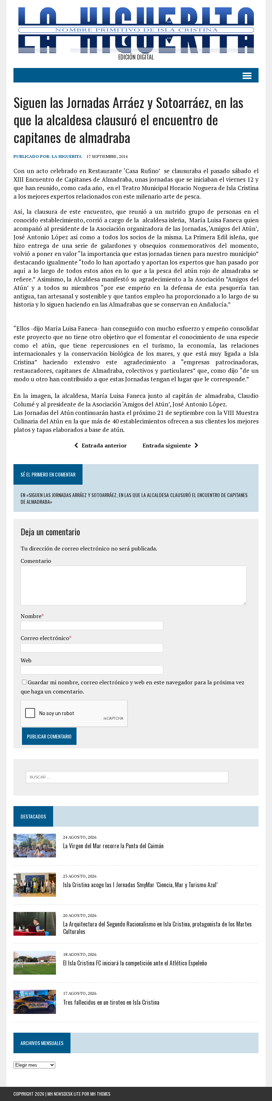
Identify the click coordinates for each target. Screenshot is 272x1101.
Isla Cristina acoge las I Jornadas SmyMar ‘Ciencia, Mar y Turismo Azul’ (140, 884)
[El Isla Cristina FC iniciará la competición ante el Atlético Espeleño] (34, 970)
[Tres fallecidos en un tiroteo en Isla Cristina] (34, 1009)
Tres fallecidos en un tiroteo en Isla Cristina (111, 1002)
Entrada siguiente (166, 445)
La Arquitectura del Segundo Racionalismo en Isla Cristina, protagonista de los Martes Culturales (157, 928)
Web (26, 660)
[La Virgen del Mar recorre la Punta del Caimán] (34, 853)
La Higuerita (67, 156)
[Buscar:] (127, 776)
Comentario (36, 561)
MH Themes (100, 1094)
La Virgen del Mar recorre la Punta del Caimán (113, 846)
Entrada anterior (104, 445)
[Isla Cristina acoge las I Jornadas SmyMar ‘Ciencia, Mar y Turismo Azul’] (34, 892)
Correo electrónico (45, 638)
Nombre (31, 616)
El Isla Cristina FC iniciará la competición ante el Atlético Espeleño (135, 963)
